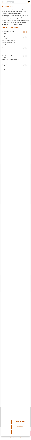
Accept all (20, 432)
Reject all (20, 427)
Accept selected (20, 421)
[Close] (29, 3)
